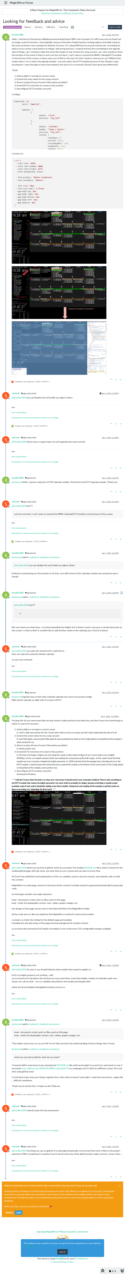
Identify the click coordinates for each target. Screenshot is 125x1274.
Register (9, 1212)
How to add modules (19, 412)
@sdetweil (31, 478)
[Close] (119, 1185)
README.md (90, 867)
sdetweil (15, 393)
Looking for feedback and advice (44, 557)
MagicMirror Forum (21, 2)
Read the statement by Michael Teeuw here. (62, 13)
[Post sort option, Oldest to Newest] (102, 27)
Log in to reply (115, 27)
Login (18, 1212)
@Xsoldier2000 (29, 393)
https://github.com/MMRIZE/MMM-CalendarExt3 (44, 1068)
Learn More (29, 1246)
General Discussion (13, 27)
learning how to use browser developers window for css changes (35, 417)
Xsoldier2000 (17, 35)
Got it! (62, 1252)
